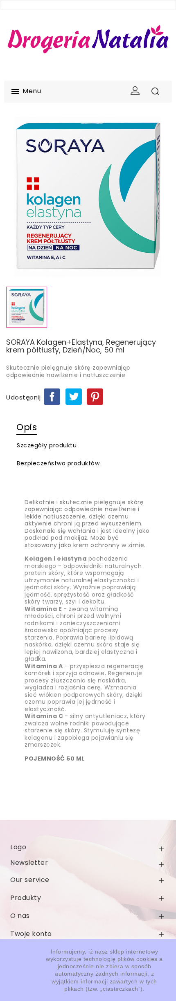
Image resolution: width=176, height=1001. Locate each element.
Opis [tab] (26, 427)
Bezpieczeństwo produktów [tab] (58, 463)
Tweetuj (73, 396)
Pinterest (95, 396)
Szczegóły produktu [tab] (47, 445)
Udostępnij (52, 396)
